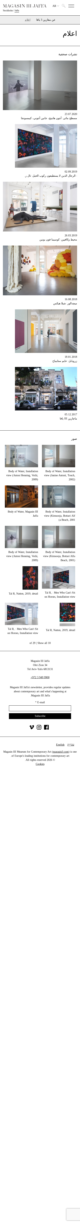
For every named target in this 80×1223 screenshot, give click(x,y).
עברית (70, 744)
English (60, 744)
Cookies (40, 764)
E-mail (40, 702)
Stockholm (8, 10)
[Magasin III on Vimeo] (31, 728)
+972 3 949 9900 (40, 677)
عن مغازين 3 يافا (45, 20)
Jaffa (17, 10)
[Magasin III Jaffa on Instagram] (39, 728)
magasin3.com (61, 751)
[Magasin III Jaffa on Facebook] (46, 728)
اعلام (27, 20)
